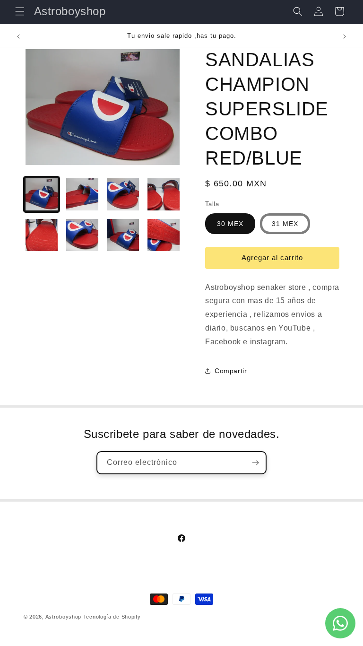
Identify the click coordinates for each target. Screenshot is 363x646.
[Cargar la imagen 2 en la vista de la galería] (82, 194)
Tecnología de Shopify (112, 617)
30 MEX (230, 223)
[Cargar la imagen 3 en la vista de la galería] (123, 194)
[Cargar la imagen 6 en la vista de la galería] (82, 235)
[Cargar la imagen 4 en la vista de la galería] (164, 194)
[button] (19, 11)
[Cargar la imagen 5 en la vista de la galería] (42, 235)
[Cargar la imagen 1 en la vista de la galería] (42, 194)
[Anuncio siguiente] (344, 36)
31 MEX (285, 223)
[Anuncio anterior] (18, 36)
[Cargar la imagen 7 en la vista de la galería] (123, 235)
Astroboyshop (63, 617)
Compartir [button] (231, 371)
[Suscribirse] (255, 462)
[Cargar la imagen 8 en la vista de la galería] (164, 235)
